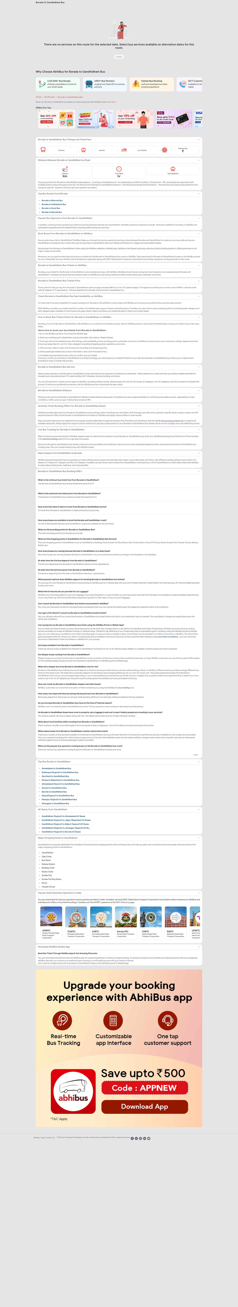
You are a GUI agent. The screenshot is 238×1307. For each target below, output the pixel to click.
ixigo (43, 1137)
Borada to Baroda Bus (52, 212)
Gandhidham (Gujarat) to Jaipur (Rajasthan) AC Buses (66, 820)
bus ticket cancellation (168, 637)
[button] (58, 150)
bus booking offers (170, 421)
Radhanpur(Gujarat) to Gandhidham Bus (60, 772)
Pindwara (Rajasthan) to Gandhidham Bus (60, 780)
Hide (196, 755)
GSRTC (145, 931)
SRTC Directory (122, 902)
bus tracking (124, 688)
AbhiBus (37, 1137)
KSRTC (95, 931)
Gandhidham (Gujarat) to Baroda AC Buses (61, 832)
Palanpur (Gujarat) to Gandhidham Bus (59, 799)
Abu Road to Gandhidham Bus (55, 776)
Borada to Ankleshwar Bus (54, 204)
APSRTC (46, 930)
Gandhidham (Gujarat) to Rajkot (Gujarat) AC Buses (65, 824)
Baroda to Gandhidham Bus (54, 792)
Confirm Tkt (50, 1137)
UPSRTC (196, 930)
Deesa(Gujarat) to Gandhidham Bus (58, 795)
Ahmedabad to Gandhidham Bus (56, 768)
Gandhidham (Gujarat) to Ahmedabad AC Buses (63, 816)
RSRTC (170, 931)
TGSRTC (71, 931)
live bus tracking (50, 439)
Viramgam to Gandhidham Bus (55, 803)
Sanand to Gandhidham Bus (54, 788)
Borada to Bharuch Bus (52, 200)
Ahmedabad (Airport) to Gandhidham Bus (61, 784)
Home (38, 97)
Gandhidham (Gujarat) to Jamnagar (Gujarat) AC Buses (67, 828)
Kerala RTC (123, 931)
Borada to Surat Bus (51, 208)
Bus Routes (49, 97)
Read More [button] (111, 102)
